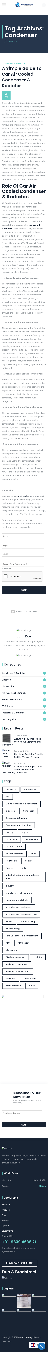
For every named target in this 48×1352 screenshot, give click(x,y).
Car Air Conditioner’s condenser (21, 803)
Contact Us (7, 1236)
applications (30, 789)
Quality (5, 1225)
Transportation (13, 985)
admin (19, 611)
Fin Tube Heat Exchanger (14, 693)
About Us (6, 1204)
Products (6, 1210)
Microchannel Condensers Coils (21, 914)
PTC (8, 943)
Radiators (10, 978)
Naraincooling (13, 928)
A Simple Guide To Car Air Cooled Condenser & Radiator (21, 77)
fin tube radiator (14, 846)
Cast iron (10, 811)
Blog (4, 1215)
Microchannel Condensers (18, 907)
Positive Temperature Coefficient (22, 935)
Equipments (7, 1231)
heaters (9, 868)
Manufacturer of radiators (19, 893)
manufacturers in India (17, 900)
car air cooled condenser (28, 496)
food (33, 853)
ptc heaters (11, 950)
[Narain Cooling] (24, 5)
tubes (32, 985)
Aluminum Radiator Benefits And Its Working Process (28, 756)
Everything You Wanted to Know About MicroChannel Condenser (21, 741)
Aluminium (11, 789)
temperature (30, 978)
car (7, 796)
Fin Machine (8, 686)
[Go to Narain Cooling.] (2, 41)
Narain (9, 921)
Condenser (28, 811)
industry (10, 886)
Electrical (6, 679)
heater (28, 860)
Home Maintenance (12, 699)
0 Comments (31, 611)
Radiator (37, 957)
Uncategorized (9, 719)
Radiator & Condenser (13, 712)
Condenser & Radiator (13, 63)
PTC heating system (15, 957)
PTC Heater (7, 706)
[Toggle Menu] (4, 4)
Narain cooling (28, 921)
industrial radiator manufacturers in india (23, 877)
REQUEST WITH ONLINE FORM (19, 1263)
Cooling (9, 832)
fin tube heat (31, 839)
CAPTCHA (6, 568)
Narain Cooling (25, 1337)
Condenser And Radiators (18, 825)
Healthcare (11, 860)
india (24, 868)
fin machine (11, 839)
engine (25, 832)
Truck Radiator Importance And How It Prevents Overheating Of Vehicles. (22, 769)
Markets (5, 1220)
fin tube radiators (14, 853)
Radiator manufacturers (18, 971)
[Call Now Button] (41, 1346)
